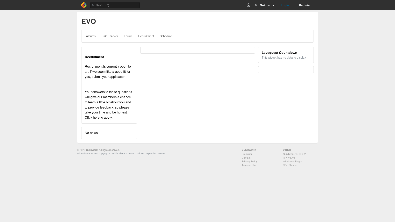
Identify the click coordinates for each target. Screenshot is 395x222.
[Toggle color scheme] (248, 5)
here (96, 117)
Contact (246, 157)
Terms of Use (249, 165)
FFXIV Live (289, 157)
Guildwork (92, 150)
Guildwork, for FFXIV (294, 154)
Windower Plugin (292, 161)
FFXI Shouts (289, 165)
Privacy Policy (249, 161)
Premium (247, 154)
